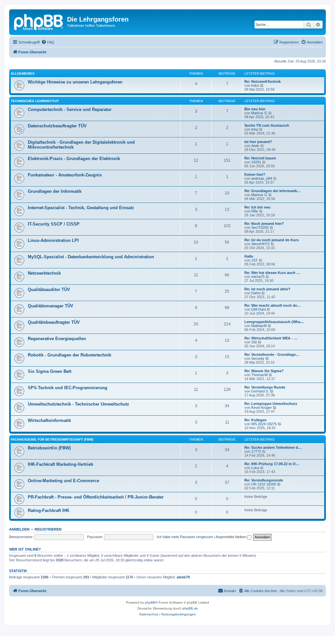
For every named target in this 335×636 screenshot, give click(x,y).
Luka (255, 468)
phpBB (150, 602)
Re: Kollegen (255, 420)
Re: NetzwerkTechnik (262, 81)
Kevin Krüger (261, 407)
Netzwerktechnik (44, 273)
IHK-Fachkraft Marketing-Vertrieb (60, 464)
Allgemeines (23, 73)
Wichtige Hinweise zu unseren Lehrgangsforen (75, 82)
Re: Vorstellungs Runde (264, 387)
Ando (255, 146)
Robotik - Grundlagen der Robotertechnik (69, 355)
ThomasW (259, 375)
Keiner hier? (254, 174)
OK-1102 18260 (263, 484)
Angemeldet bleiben (231, 537)
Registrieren (48, 529)
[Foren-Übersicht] (39, 21)
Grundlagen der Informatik (54, 191)
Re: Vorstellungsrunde (263, 480)
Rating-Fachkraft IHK (48, 510)
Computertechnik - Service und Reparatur (70, 109)
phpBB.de (190, 608)
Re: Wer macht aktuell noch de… (272, 305)
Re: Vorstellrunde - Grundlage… (271, 354)
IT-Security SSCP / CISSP (53, 224)
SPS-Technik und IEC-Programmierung (67, 387)
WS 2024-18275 (264, 424)
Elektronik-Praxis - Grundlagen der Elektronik (74, 158)
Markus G (259, 113)
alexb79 (183, 577)
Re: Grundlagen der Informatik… (272, 191)
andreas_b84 (261, 178)
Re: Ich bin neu (257, 207)
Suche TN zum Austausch (266, 125)
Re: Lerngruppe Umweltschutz (270, 404)
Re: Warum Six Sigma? (264, 371)
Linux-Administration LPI (53, 240)
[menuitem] (47, 42)
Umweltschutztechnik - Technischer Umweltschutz (78, 404)
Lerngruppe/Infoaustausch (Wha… (274, 322)
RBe (254, 211)
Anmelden (19, 529)
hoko (255, 85)
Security (257, 358)
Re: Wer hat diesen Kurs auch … (272, 273)
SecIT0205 (260, 227)
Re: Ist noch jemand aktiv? (267, 289)
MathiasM (259, 326)
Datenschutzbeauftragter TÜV (57, 125)
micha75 (258, 277)
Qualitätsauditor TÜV (49, 289)
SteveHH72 (260, 244)
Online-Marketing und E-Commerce (63, 480)
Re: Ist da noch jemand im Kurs (271, 240)
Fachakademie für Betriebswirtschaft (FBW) (52, 439)
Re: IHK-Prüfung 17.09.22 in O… (271, 464)
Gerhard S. (260, 391)
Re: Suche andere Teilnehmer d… (273, 447)
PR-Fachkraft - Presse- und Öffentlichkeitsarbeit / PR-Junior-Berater (96, 497)
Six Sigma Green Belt (49, 371)
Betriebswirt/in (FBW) (49, 447)
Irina (254, 129)
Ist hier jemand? (258, 142)
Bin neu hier (254, 109)
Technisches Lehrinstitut (35, 101)
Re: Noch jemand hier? (264, 224)
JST (254, 260)
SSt (254, 342)
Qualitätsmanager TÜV (50, 305)
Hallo (248, 256)
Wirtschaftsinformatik (49, 420)
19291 (256, 162)
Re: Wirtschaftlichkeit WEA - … (270, 338)
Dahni (255, 293)
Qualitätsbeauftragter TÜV (54, 322)
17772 (256, 451)
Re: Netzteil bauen (260, 158)
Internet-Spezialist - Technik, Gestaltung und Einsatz (81, 207)
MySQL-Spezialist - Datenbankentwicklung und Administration (91, 256)
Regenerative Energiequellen (57, 338)
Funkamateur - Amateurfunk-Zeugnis (65, 175)
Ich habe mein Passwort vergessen (185, 537)
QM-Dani (258, 309)
